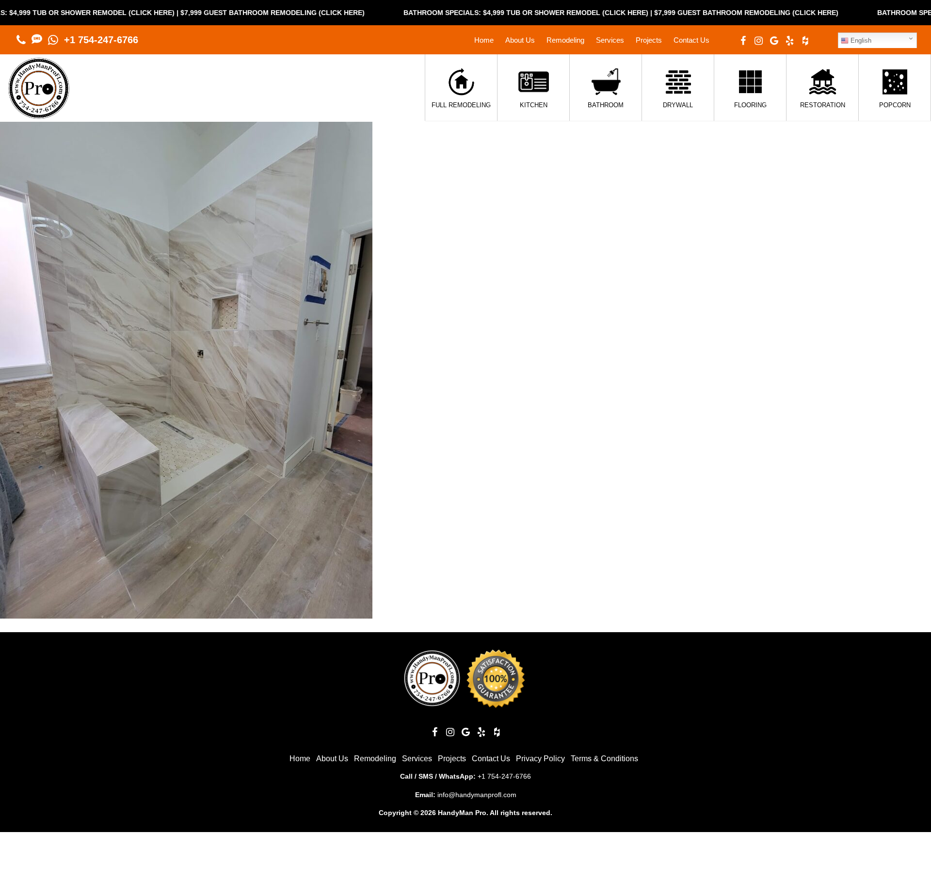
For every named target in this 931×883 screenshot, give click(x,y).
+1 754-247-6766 (101, 39)
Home (484, 40)
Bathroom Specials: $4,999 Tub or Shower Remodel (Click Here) (484, 12)
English (860, 40)
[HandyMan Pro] (38, 114)
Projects (649, 40)
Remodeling (565, 40)
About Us (520, 40)
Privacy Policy (540, 758)
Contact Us (691, 40)
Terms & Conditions (604, 758)
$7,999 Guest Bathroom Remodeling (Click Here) (231, 12)
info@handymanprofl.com (476, 795)
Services (610, 40)
